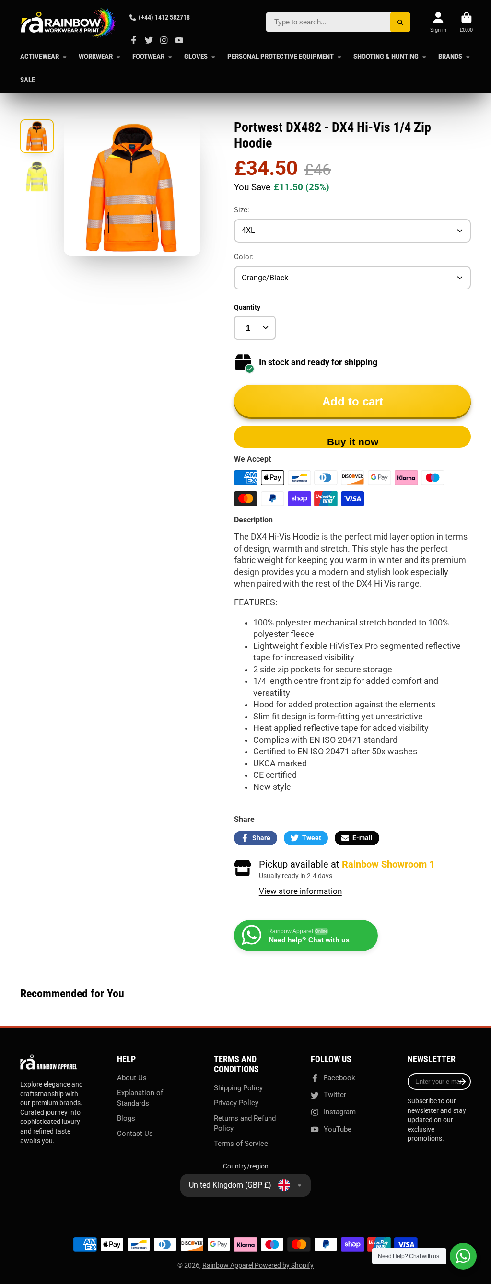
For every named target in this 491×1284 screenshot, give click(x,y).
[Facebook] (133, 40)
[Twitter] (149, 40)
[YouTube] (179, 40)
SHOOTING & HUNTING (386, 56)
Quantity (247, 307)
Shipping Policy (238, 1088)
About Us (132, 1078)
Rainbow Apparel (228, 1265)
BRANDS (450, 56)
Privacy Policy (236, 1103)
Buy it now (352, 441)
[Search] (400, 22)
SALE (27, 80)
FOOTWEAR (148, 56)
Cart (466, 22)
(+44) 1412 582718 (164, 17)
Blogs (126, 1118)
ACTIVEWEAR (39, 56)
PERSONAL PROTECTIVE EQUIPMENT (280, 56)
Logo (68, 22)
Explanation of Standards (140, 1098)
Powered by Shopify (284, 1265)
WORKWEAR (96, 56)
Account (438, 22)
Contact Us (135, 1133)
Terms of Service (241, 1143)
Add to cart (352, 401)
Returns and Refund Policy (245, 1123)
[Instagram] (164, 40)
